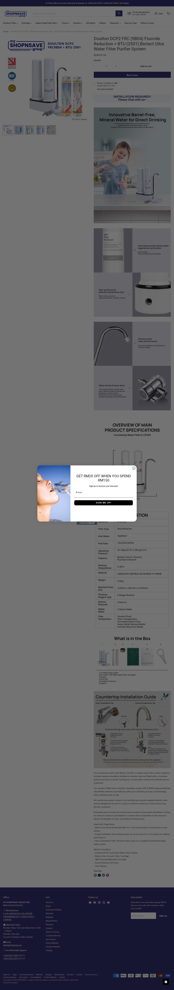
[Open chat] (166, 982)
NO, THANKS (104, 510)
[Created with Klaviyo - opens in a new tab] (87, 523)
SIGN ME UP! (103, 503)
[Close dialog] (133, 468)
